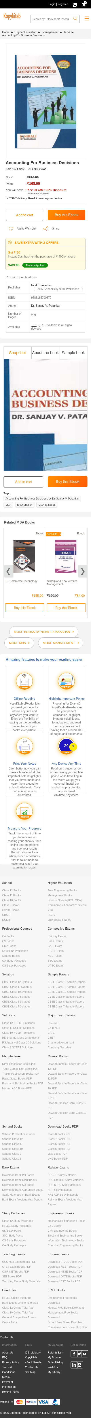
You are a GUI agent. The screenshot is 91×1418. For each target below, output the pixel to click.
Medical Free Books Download (66, 1307)
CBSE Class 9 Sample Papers (66, 996)
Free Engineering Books (62, 890)
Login (52, 4)
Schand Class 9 (11, 1153)
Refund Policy (10, 1391)
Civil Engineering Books (62, 1230)
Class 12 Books (11, 890)
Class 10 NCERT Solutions (18, 1032)
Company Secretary (60, 1047)
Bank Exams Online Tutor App (20, 1302)
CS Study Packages (14, 965)
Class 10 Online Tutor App (18, 1312)
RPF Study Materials (60, 1189)
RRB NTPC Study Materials (64, 1184)
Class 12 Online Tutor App (18, 1307)
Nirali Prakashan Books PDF (19, 1064)
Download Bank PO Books (18, 1175)
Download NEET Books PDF (65, 1266)
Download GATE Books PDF (65, 1276)
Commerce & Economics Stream (67, 905)
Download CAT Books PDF (64, 1281)
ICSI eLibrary (33, 1352)
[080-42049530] (75, 4)
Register (62, 4)
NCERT (6, 919)
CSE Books (54, 1225)
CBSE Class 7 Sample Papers (66, 1006)
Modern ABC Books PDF (17, 1088)
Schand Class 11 (12, 1144)
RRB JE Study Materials (62, 1175)
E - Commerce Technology (21, 581)
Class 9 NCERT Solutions (17, 1047)
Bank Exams (55, 941)
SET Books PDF (11, 1276)
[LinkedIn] (74, 1365)
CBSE (5, 914)
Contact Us (6, 1337)
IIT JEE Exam (56, 951)
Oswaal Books (10, 910)
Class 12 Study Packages (17, 1221)
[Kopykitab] (11, 15)
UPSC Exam (55, 965)
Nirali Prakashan (41, 285)
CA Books (8, 936)
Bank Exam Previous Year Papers (22, 1199)
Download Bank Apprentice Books (22, 1189)
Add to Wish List (26, 228)
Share (55, 228)
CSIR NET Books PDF (15, 1271)
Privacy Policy (10, 1362)
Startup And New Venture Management (62, 583)
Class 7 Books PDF (59, 1139)
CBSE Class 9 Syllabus (16, 996)
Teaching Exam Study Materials (21, 1281)
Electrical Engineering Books (65, 1235)
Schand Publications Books (18, 1134)
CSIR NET (54, 1027)
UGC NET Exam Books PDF (19, 1261)
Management (50, 32)
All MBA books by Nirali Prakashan (58, 289)
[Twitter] (79, 1354)
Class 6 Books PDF (59, 1144)
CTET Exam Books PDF (16, 1266)
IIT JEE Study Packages (16, 1225)
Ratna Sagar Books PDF (17, 1078)
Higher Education (25, 32)
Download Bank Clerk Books (19, 1180)
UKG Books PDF (58, 1158)
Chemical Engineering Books (65, 1245)
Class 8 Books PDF (59, 1134)
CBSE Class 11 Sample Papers (66, 987)
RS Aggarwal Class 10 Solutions (21, 1042)
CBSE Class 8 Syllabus (16, 1001)
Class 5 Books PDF (59, 1148)
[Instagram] (79, 1365)
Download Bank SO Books (18, 1184)
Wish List (53, 1367)
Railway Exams (57, 936)
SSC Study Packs (12, 1235)
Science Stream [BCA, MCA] (65, 900)
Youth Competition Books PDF (20, 1068)
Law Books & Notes (59, 919)
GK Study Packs (11, 1230)
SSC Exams (55, 960)
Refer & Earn (55, 1352)
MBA (67, 32)
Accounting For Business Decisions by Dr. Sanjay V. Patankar (42, 498)
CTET (51, 1037)
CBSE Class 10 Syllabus (17, 991)
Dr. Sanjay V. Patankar (45, 305)
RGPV (51, 914)
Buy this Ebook (25, 608)
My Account (54, 1357)
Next (82, 571)
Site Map (30, 1372)
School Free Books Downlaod (65, 1322)
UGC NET (54, 1023)
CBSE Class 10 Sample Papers (66, 991)
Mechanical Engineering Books (66, 1221)
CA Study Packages (14, 960)
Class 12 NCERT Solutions (18, 1023)
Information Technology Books (66, 1240)
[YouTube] (84, 1354)
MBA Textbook (46, 504)
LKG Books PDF (57, 1153)
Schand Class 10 (12, 1148)
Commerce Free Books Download (68, 1327)
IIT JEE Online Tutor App (16, 1297)
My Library (54, 1372)
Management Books (60, 895)
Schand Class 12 (12, 1139)
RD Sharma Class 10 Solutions (21, 1037)
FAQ (4, 1357)
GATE (51, 1032)
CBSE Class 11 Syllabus (17, 987)
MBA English (24, 504)
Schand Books (11, 955)
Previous (8, 571)
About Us (7, 1352)
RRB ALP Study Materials (63, 1194)
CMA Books (9, 946)
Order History (56, 1362)
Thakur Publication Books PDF (20, 1073)
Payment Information (9, 1384)
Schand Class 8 (11, 1158)
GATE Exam (55, 946)
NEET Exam (55, 955)
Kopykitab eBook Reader (33, 1360)
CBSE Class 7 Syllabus (16, 1006)
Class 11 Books (11, 895)
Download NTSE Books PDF (65, 1271)
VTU (50, 910)
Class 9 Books (10, 905)
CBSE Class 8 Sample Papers (66, 1001)
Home (5, 32)
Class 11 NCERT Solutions (18, 1027)
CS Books (8, 941)
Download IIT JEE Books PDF (65, 1261)
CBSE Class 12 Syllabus (17, 982)
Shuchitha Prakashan (15, 951)
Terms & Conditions (8, 1370)
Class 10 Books (11, 900)
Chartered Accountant (61, 1042)
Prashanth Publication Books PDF (22, 1083)
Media (6, 1377)
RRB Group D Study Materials (65, 1180)
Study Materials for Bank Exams (21, 1194)
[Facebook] (74, 1354)
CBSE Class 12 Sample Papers (66, 982)
